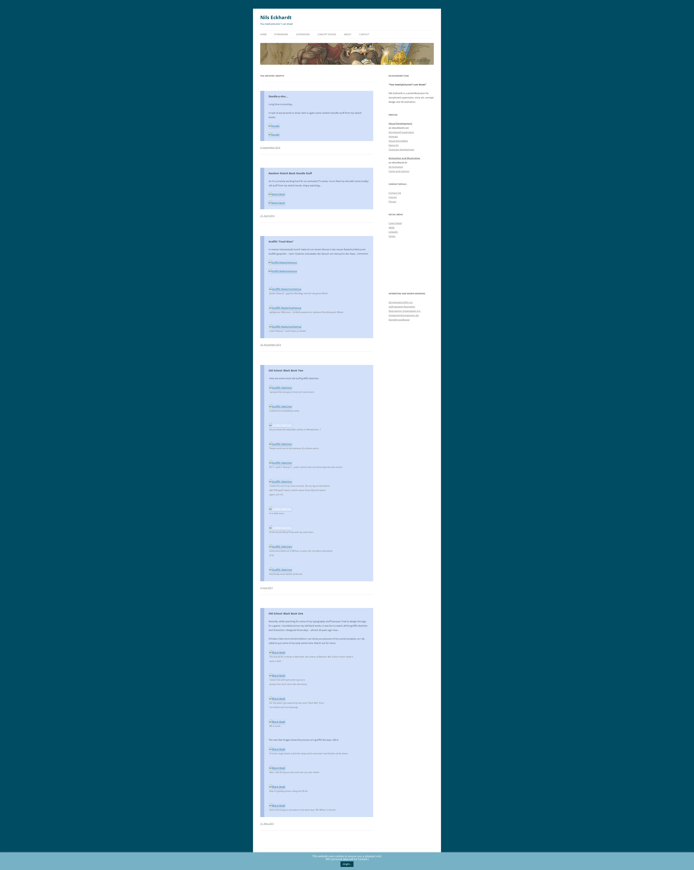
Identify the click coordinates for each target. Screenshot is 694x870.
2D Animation (396, 166)
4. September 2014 (270, 147)
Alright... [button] (347, 864)
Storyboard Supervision (401, 132)
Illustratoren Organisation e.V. (405, 311)
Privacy (392, 201)
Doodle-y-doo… (278, 96)
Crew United (395, 223)
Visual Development (400, 123)
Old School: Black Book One (286, 613)
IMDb (392, 227)
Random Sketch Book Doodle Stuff (290, 173)
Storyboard (281, 34)
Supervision (303, 34)
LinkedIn (393, 231)
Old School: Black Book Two (286, 370)
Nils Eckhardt (276, 17)
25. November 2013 (270, 344)
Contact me (395, 192)
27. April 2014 (267, 215)
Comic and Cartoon (399, 171)
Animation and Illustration (404, 158)
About (347, 34)
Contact (364, 34)
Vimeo (392, 236)
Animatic (393, 136)
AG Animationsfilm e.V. (401, 302)
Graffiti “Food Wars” (281, 241)
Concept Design (327, 34)
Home (263, 34)
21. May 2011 (267, 823)
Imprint (393, 197)
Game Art (394, 145)
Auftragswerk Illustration (402, 306)
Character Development (401, 149)
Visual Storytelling (398, 140)
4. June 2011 (266, 587)
